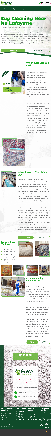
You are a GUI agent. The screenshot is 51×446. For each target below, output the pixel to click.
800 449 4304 (46, 4)
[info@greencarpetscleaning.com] (15, 397)
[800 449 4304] (15, 392)
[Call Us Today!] (39, 2)
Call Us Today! (45, 2)
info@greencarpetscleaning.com (26, 396)
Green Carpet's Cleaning (14, 431)
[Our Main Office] (41, 425)
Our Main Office (47, 424)
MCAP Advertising (42, 431)
